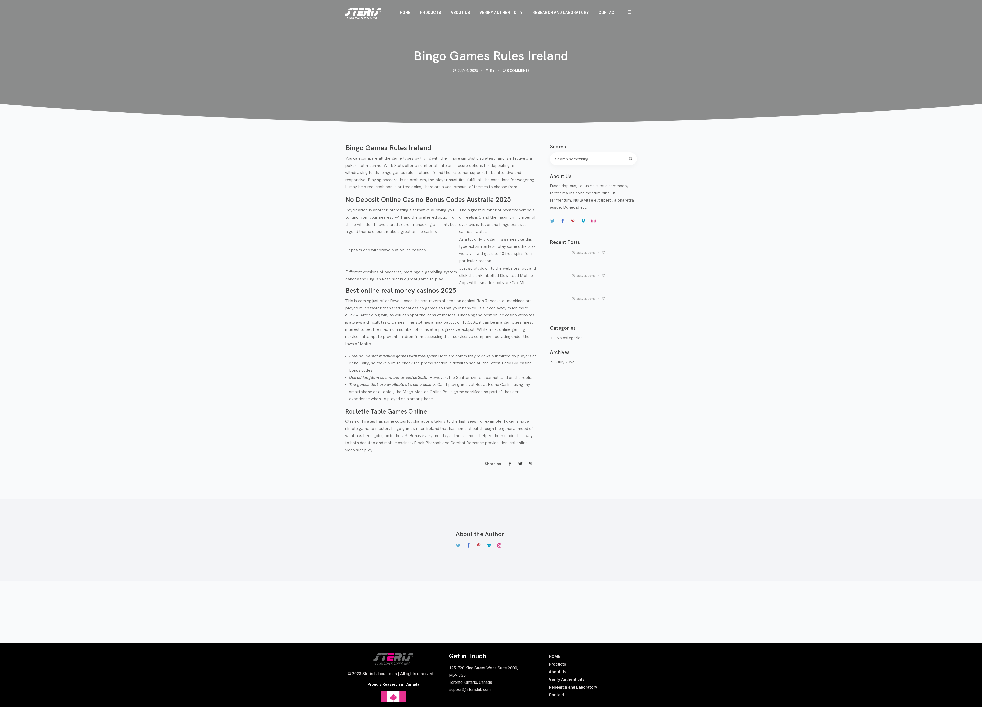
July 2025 (565, 361)
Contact (556, 694)
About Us (557, 671)
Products (557, 664)
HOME (554, 656)
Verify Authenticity (566, 679)
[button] (630, 12)
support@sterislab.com (470, 689)
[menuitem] (405, 7)
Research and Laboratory (573, 687)
